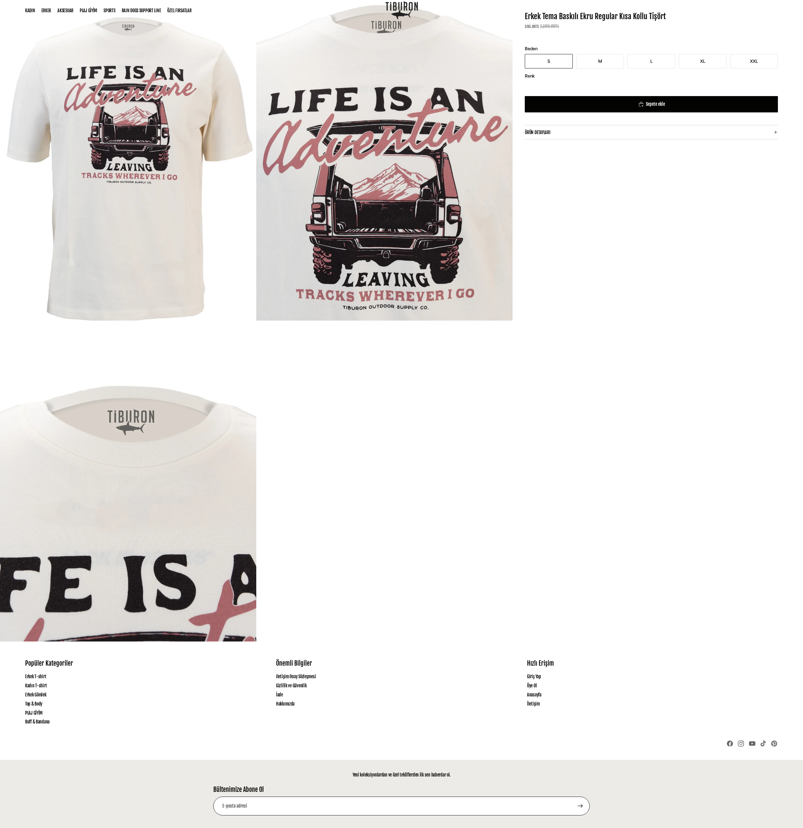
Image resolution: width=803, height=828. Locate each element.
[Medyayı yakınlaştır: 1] (128, 160)
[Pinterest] (774, 743)
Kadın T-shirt (36, 685)
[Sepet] (773, 11)
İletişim (533, 703)
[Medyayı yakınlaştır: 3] (128, 481)
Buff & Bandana (37, 721)
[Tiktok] (763, 743)
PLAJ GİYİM (34, 712)
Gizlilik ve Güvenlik (291, 685)
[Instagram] (741, 743)
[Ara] (746, 11)
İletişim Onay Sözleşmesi (296, 676)
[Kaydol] (580, 806)
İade (279, 694)
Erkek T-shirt (35, 676)
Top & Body (33, 703)
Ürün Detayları (537, 132)
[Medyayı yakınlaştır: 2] (384, 160)
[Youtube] (752, 743)
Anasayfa (534, 694)
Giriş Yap (534, 676)
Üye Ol (532, 685)
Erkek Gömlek (35, 694)
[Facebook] (730, 743)
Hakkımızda (285, 703)
